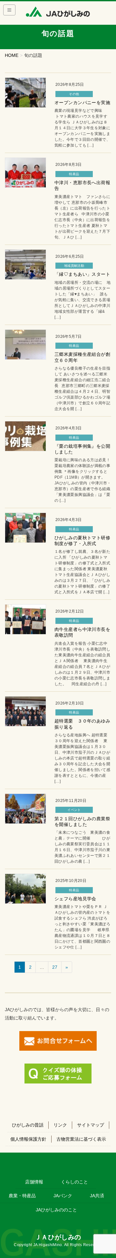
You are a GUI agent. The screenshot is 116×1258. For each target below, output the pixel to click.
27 (54, 967)
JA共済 (97, 1195)
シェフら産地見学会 (75, 898)
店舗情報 (34, 1181)
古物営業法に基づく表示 (81, 1139)
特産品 (74, 174)
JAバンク (62, 1195)
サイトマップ (90, 1125)
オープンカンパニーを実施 (82, 102)
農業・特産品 (22, 1195)
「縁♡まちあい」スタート (82, 274)
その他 (74, 94)
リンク (60, 1125)
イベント (74, 810)
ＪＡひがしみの (58, 1237)
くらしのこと (74, 1181)
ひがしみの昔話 (28, 1125)
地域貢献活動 (74, 265)
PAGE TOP (107, 1214)
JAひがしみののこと (56, 1209)
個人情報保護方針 (28, 1139)
